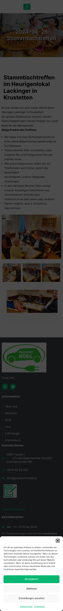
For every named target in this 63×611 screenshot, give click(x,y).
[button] (57, 540)
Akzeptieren (31, 579)
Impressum (39, 606)
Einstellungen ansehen (31, 598)
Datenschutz (26, 606)
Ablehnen (31, 588)
